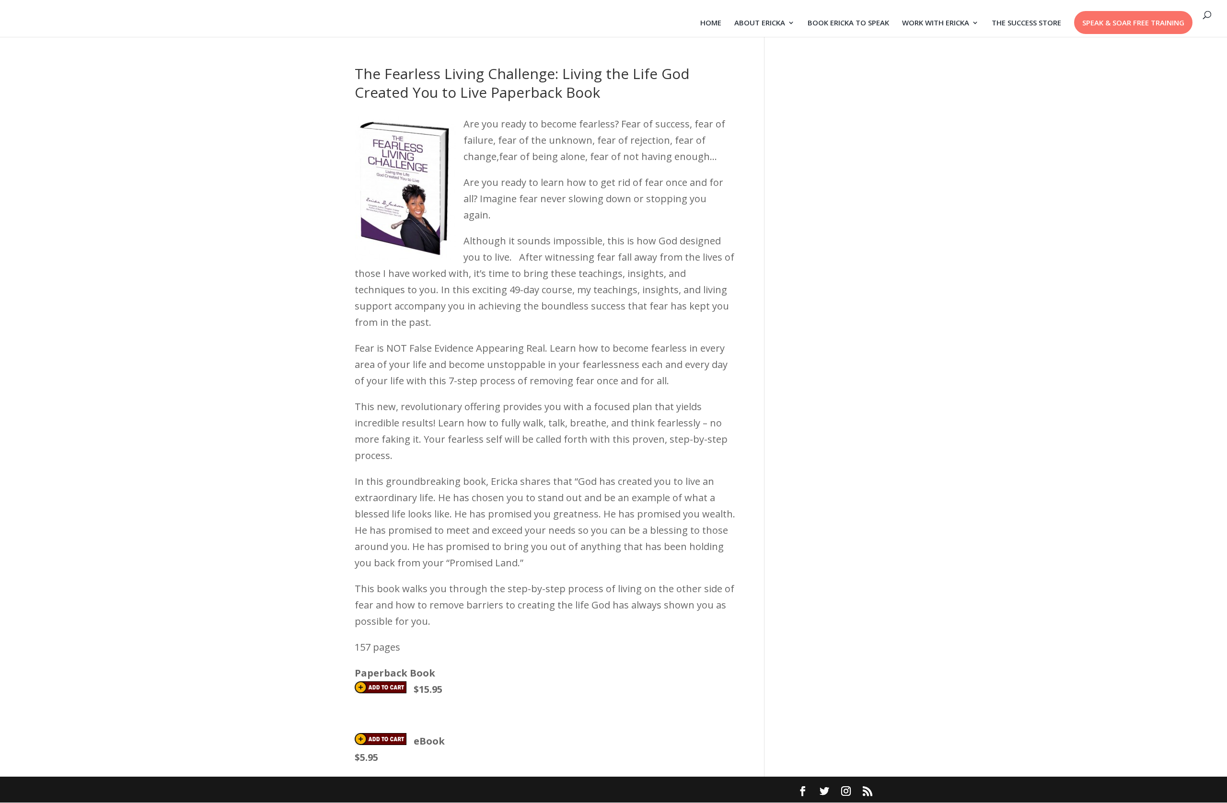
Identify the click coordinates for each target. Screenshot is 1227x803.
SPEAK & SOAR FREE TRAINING (1133, 22)
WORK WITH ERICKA (935, 23)
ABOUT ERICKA (759, 23)
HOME (710, 23)
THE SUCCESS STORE (1026, 23)
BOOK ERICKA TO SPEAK (848, 23)
